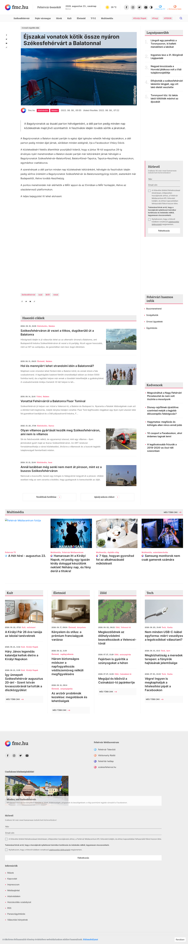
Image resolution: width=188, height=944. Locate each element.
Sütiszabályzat (90, 939)
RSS (9, 908)
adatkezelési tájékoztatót (59, 850)
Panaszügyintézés (16, 914)
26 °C (113, 7)
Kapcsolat (12, 878)
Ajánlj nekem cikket (104, 497)
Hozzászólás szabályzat (19, 902)
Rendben (180, 939)
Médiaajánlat (13, 890)
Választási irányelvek (17, 919)
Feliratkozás (164, 230)
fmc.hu (31, 110)
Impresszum (13, 884)
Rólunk (10, 872)
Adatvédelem (13, 896)
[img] (16, 7)
